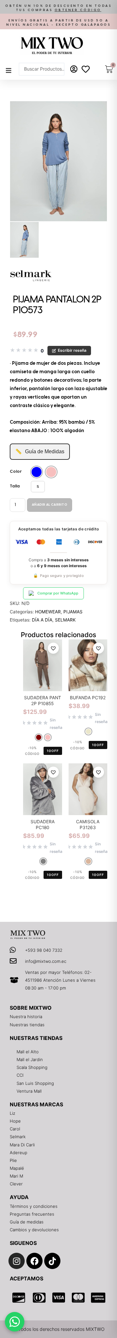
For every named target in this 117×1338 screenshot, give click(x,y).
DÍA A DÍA (42, 619)
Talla (15, 486)
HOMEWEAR (48, 611)
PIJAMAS (73, 611)
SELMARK (65, 619)
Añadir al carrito (49, 505)
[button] (58, 8)
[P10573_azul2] (24, 239)
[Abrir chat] (14, 1321)
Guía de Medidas (39, 451)
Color (16, 472)
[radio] (36, 472)
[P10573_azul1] (58, 161)
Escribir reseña (72, 350)
